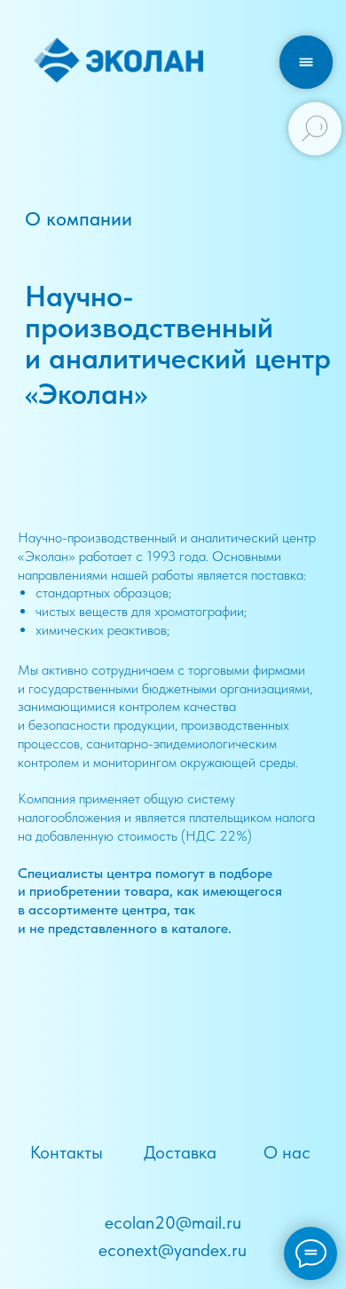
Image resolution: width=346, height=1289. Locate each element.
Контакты (66, 1152)
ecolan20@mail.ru (173, 1222)
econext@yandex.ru (172, 1250)
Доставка (180, 1152)
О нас (287, 1152)
